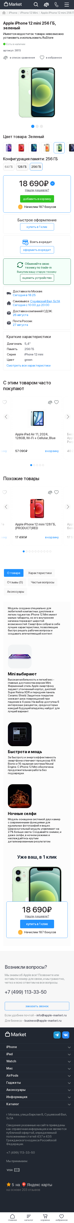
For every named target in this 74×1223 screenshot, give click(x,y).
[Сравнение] (50, 402)
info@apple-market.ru (52, 1015)
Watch (11, 1061)
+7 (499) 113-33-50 (26, 992)
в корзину (52, 451)
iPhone (11, 1047)
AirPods (12, 1075)
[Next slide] (68, 417)
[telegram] (57, 1035)
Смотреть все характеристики (29, 365)
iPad (9, 1054)
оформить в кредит (37, 250)
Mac (9, 1068)
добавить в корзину (37, 199)
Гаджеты (13, 1083)
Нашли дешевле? (37, 190)
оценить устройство (37, 278)
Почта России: (23, 321)
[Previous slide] (6, 417)
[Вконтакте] (65, 1035)
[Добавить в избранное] (4, 402)
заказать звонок (37, 1006)
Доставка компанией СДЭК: (32, 311)
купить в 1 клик (37, 227)
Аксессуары (15, 1090)
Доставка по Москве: (28, 291)
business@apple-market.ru (42, 1020)
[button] (29, 1217)
